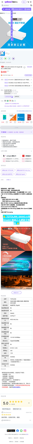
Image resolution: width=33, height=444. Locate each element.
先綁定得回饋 (28, 75)
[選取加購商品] (7, 122)
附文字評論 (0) (6, 409)
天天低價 (11, 21)
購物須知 (22, 438)
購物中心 (2, 13)
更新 (27, 434)
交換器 (14, 13)
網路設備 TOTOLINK (7, 170)
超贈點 (28, 9)
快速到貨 (11, 18)
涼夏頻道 (11, 24)
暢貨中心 (11, 15)
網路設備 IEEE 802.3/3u (23, 170)
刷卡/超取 (12, 30)
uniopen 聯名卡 (18, 9)
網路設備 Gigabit (20, 174)
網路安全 (11, 441)
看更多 (11, 39)
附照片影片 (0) (17, 409)
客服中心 (10, 438)
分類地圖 (22, 441)
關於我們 (16, 438)
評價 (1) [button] (9, 179)
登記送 (11, 12)
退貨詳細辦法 (16, 387)
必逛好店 (11, 27)
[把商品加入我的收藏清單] (24, 67)
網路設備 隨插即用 (7, 174)
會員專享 (11, 33)
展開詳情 (16, 292)
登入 (24, 2)
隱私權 (16, 441)
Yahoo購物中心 (11, 2)
